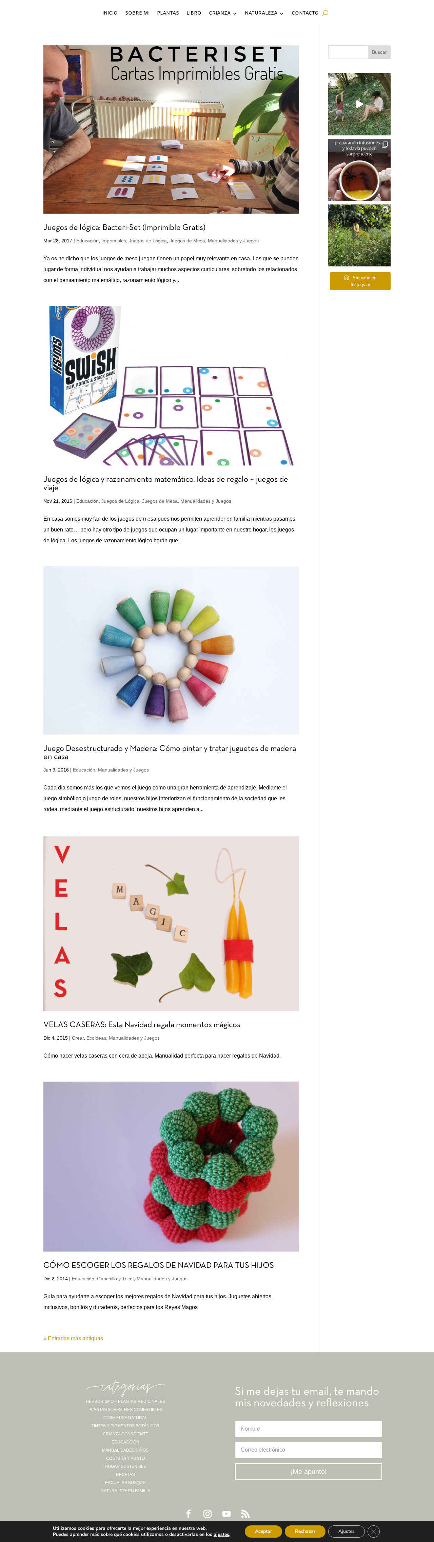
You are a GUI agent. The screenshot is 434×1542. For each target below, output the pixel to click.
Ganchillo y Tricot (115, 1278)
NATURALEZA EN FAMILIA (125, 1491)
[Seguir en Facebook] (188, 1514)
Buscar (379, 52)
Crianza (220, 14)
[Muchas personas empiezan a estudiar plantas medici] (359, 170)
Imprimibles (113, 240)
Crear (78, 1038)
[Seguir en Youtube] (226, 1514)
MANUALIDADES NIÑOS (125, 1450)
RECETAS (125, 1474)
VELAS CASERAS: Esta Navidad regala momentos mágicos (141, 1025)
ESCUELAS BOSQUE (125, 1482)
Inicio (110, 14)
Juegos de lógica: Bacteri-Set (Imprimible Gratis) (124, 228)
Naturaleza (261, 14)
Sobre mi (137, 14)
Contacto (305, 14)
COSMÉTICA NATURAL (125, 1417)
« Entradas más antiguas (73, 1338)
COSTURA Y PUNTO (125, 1458)
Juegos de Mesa (187, 240)
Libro (193, 14)
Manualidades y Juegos (233, 240)
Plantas (168, 14)
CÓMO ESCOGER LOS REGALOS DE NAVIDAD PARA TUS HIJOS (158, 1265)
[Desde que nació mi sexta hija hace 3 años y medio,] (359, 235)
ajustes (221, 1535)
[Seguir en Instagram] (207, 1514)
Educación (87, 240)
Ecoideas (96, 1038)
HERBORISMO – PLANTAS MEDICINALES (125, 1401)
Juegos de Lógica (148, 240)
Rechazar (305, 1531)
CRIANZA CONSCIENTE (125, 1434)
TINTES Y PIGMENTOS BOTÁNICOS (125, 1426)
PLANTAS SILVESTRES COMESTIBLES (125, 1409)
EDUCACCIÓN (125, 1442)
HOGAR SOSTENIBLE (125, 1466)
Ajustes (346, 1531)
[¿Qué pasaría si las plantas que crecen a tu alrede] (359, 104)
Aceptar (263, 1531)
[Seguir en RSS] (245, 1514)
